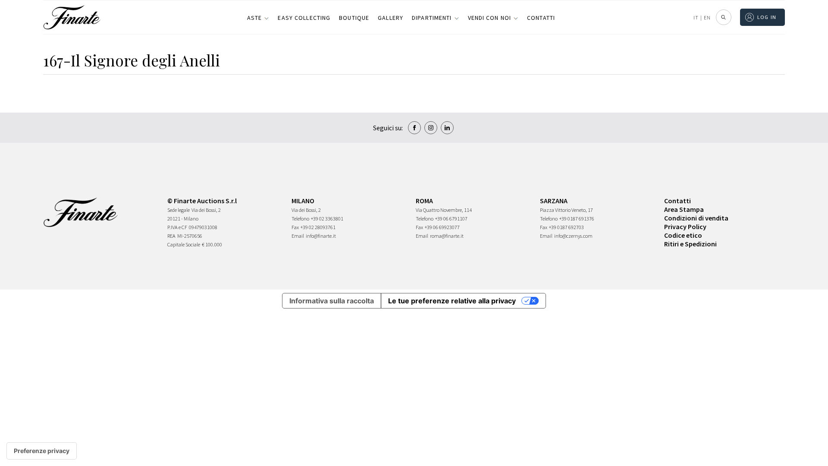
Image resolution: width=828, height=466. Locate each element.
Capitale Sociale (183, 244)
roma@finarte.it (447, 236)
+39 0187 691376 (576, 218)
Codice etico (683, 235)
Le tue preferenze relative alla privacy (452, 300)
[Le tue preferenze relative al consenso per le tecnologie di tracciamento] (41, 451)
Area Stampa (684, 209)
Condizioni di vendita (696, 218)
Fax (295, 227)
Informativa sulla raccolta (331, 300)
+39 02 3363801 (327, 218)
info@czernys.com (573, 236)
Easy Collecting (304, 18)
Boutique (354, 18)
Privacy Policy (685, 226)
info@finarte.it (321, 236)
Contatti (541, 18)
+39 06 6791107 (451, 218)
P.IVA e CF (177, 227)
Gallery (390, 18)
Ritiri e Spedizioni (690, 243)
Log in (767, 17)
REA (171, 236)
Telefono (300, 218)
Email (298, 236)
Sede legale (178, 210)
